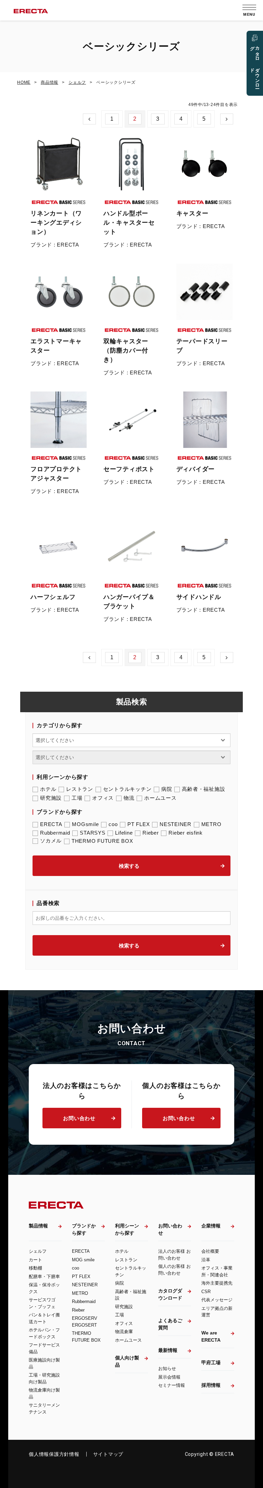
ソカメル (51, 840)
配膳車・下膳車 (44, 1276)
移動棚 (35, 1268)
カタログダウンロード (170, 1294)
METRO (211, 824)
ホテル (48, 789)
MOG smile (83, 1259)
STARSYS (92, 833)
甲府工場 (211, 1362)
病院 (166, 789)
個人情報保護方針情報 (54, 1454)
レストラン (79, 789)
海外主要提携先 (217, 1283)
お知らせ (167, 1368)
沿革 (205, 1259)
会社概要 (210, 1251)
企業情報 (211, 1225)
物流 (129, 798)
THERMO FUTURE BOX (102, 841)
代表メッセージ (217, 1299)
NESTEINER (175, 824)
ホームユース (160, 798)
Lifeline (124, 833)
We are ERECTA (211, 1336)
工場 (77, 798)
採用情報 (211, 1385)
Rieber (150, 833)
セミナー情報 (171, 1385)
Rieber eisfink (185, 833)
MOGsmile (85, 824)
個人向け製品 (127, 1361)
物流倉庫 (124, 1331)
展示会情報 (169, 1377)
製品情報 (38, 1225)
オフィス (103, 798)
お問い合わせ (79, 1118)
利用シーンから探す (127, 1229)
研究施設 (51, 798)
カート (35, 1259)
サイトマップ (108, 1454)
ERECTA (51, 824)
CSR (206, 1291)
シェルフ (38, 1251)
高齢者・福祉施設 (203, 789)
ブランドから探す (84, 1229)
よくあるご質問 (170, 1324)
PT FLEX (138, 824)
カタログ (255, 65)
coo (113, 824)
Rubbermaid (55, 833)
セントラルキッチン (127, 789)
